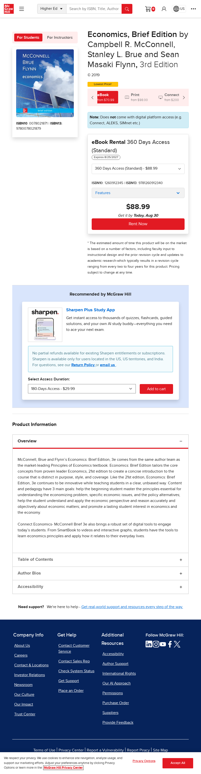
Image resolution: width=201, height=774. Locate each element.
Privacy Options (144, 761)
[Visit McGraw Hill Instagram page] (156, 644)
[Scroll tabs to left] (92, 97)
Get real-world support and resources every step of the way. (132, 607)
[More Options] (193, 8)
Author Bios (29, 573)
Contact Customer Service (73, 648)
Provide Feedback (117, 722)
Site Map (160, 750)
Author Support (115, 664)
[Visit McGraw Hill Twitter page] (177, 644)
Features (102, 193)
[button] (164, 8)
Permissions (112, 693)
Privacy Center (71, 750)
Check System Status (76, 671)
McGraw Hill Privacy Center (63, 767)
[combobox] (138, 169)
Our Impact (23, 704)
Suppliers (110, 713)
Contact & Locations (31, 665)
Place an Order (71, 691)
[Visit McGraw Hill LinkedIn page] (149, 644)
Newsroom (23, 685)
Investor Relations (29, 675)
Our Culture (24, 695)
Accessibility (30, 587)
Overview (27, 441)
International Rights (119, 673)
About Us (22, 646)
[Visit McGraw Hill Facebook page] (170, 644)
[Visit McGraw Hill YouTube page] (163, 644)
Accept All (178, 763)
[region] (100, 763)
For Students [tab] (28, 37)
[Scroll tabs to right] (184, 97)
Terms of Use (44, 750)
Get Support (68, 681)
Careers (20, 655)
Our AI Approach (116, 683)
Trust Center (24, 714)
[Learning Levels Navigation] (21, 9)
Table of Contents (35, 559)
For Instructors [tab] (60, 37)
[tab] (103, 97)
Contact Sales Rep (74, 661)
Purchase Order (115, 703)
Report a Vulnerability (105, 750)
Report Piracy (138, 750)
